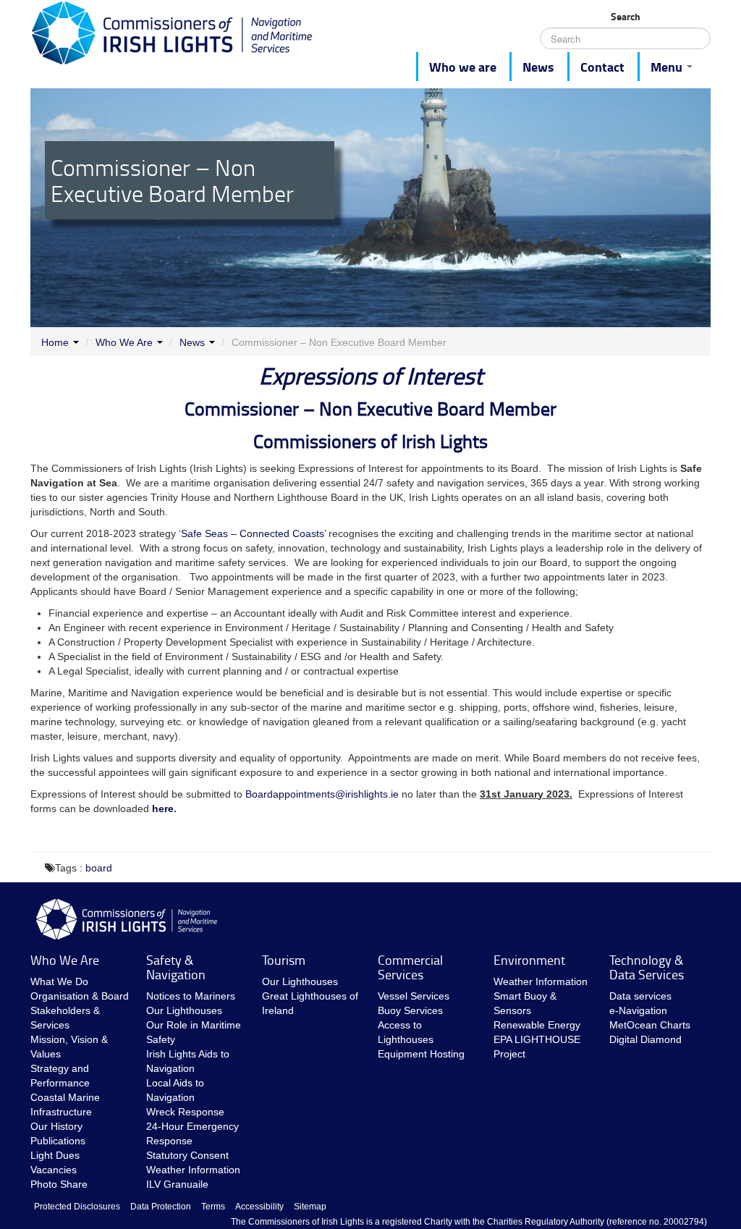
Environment (529, 959)
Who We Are (124, 342)
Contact (602, 66)
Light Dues (55, 1155)
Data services (640, 996)
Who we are (462, 66)
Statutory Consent (187, 1155)
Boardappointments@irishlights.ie (322, 794)
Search (625, 16)
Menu (668, 66)
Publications (57, 1140)
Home (55, 342)
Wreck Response (185, 1112)
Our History (56, 1126)
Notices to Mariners (190, 996)
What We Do (59, 981)
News (538, 66)
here (163, 808)
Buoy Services (410, 1010)
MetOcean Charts (649, 1025)
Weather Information (193, 1169)
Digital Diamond (645, 1039)
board (98, 868)
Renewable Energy (537, 1025)
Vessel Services (413, 996)
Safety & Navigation (176, 967)
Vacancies (53, 1169)
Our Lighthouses (184, 1010)
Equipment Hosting (421, 1054)
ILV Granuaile (177, 1184)
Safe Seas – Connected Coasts (252, 533)
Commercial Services (410, 967)
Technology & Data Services (646, 967)
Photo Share (59, 1184)
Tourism (283, 959)
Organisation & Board (79, 996)
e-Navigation (638, 1010)
